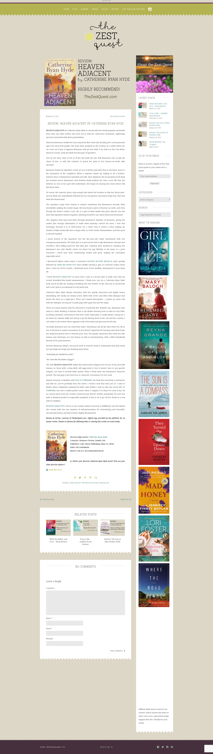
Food (74, 9)
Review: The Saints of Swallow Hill (158, 133)
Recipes (115, 9)
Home (66, 9)
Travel (95, 9)
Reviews (78, 483)
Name (49, 618)
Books (105, 9)
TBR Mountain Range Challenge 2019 (95, 483)
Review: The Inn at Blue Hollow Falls (159, 124)
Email (49, 628)
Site (63, 747)
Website (49, 638)
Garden (84, 9)
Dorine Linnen (120, 116)
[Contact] (154, 92)
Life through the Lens (133, 9)
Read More (105, 0)
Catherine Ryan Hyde (98, 437)
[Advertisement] (155, 660)
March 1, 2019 (53, 116)
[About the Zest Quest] (154, 73)
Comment (50, 588)
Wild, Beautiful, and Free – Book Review (158, 104)
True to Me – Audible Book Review (158, 114)
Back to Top (105, 747)
